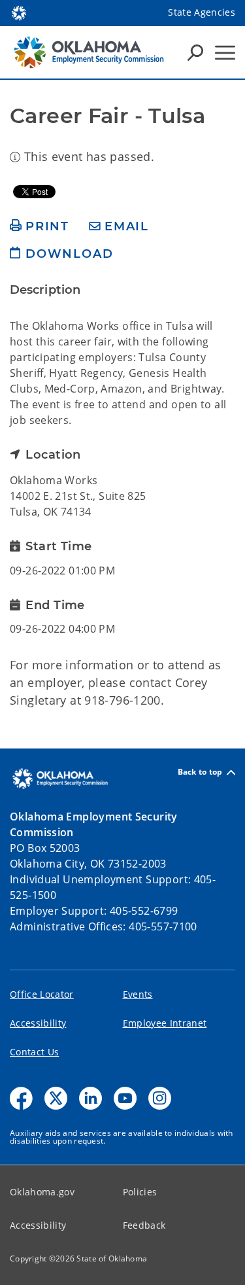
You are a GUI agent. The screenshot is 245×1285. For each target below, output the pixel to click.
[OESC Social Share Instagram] (159, 1098)
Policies (140, 1192)
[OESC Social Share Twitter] (55, 1098)
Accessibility (38, 1023)
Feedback (144, 1225)
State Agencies (201, 12)
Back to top (200, 772)
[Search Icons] (195, 52)
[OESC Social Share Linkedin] (90, 1098)
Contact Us (34, 1052)
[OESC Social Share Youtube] (125, 1098)
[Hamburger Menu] (225, 53)
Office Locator (42, 994)
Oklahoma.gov (42, 1192)
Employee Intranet (165, 1023)
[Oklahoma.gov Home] (19, 11)
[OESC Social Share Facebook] (21, 1098)
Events (138, 994)
